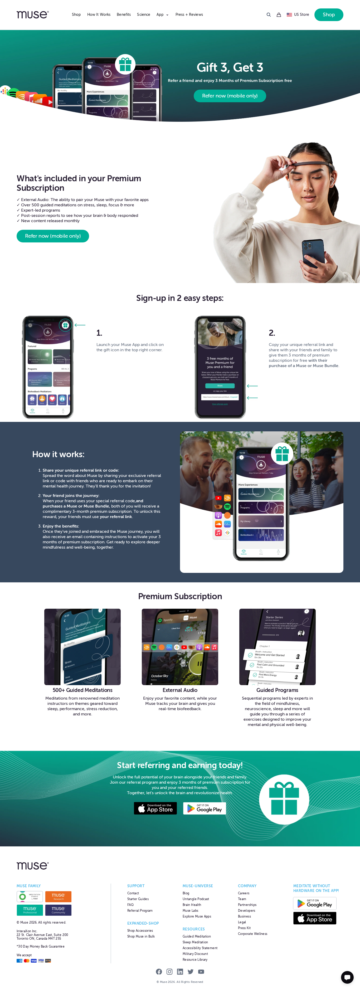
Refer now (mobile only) (230, 96)
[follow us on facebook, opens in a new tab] (159, 972)
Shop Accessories (140, 931)
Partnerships (247, 905)
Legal (242, 922)
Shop (76, 15)
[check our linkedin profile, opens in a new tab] (180, 972)
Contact (133, 893)
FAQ (130, 905)
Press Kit (244, 928)
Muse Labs (190, 911)
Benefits (124, 15)
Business (244, 916)
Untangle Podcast (196, 899)
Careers (244, 893)
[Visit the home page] (42, 14)
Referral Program (140, 911)
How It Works (99, 15)
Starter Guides (138, 899)
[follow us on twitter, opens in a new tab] (190, 972)
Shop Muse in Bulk (141, 936)
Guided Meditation (197, 936)
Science (143, 15)
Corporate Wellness (252, 934)
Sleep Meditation (195, 942)
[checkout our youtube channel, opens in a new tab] (201, 972)
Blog (186, 893)
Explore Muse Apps (197, 916)
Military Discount (195, 954)
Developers (246, 911)
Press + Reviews (189, 15)
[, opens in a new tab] (155, 809)
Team (242, 899)
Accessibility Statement (200, 948)
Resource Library (195, 960)
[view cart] (278, 15)
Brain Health (192, 905)
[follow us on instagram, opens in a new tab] (169, 972)
